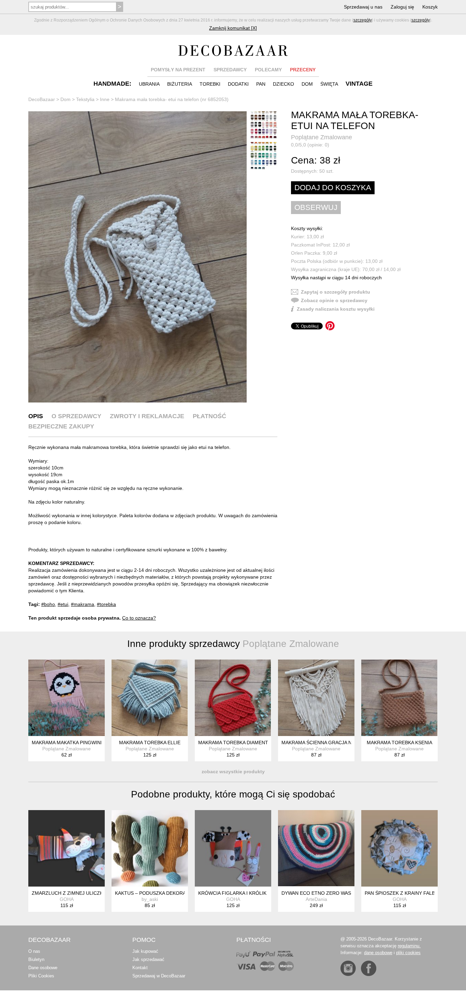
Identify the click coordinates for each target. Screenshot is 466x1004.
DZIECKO (283, 84)
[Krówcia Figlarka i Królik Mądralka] (233, 848)
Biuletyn (36, 959)
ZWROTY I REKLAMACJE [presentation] (147, 416)
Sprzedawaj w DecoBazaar (158, 975)
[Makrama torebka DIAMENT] (233, 698)
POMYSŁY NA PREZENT (178, 69)
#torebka (106, 604)
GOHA (67, 899)
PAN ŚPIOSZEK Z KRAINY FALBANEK (406, 893)
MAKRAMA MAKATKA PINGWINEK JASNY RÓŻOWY (89, 742)
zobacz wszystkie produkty (233, 771)
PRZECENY (303, 69)
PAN (260, 84)
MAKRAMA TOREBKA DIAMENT (233, 742)
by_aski (150, 899)
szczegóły (362, 20)
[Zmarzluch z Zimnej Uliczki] (66, 848)
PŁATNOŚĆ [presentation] (209, 416)
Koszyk (430, 7)
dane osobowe (378, 952)
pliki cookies (408, 952)
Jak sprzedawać (148, 959)
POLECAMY (268, 69)
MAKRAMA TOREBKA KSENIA (399, 742)
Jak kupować (145, 951)
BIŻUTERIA (179, 84)
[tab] (35, 416)
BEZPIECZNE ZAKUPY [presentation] (61, 426)
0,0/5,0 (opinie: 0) (310, 144)
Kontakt (140, 967)
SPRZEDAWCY (230, 69)
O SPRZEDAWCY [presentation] (76, 416)
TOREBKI (210, 84)
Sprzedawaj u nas (363, 7)
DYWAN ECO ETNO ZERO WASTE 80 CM (327, 893)
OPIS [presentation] (35, 416)
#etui (63, 604)
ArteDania (316, 899)
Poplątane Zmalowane (321, 137)
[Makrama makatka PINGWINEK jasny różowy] (66, 698)
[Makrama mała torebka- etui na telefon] (137, 256)
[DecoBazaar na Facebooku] (368, 968)
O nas (34, 951)
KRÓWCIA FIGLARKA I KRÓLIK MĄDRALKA (246, 893)
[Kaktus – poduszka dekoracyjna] (150, 848)
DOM (307, 84)
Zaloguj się (402, 7)
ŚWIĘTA (329, 84)
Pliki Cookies (41, 975)
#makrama (82, 604)
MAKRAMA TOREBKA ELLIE (149, 742)
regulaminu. (409, 945)
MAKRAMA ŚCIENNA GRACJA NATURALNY (329, 742)
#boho (48, 604)
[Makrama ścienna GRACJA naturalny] (316, 698)
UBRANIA (149, 84)
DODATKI (238, 84)
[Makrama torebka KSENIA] (399, 698)
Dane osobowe (42, 967)
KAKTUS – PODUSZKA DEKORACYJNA (158, 893)
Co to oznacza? (139, 618)
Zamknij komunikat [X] (233, 28)
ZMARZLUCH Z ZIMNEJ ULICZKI (68, 893)
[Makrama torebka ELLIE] (150, 698)
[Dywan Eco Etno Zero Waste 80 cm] (316, 848)
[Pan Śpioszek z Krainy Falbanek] (399, 848)
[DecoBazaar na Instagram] (348, 968)
